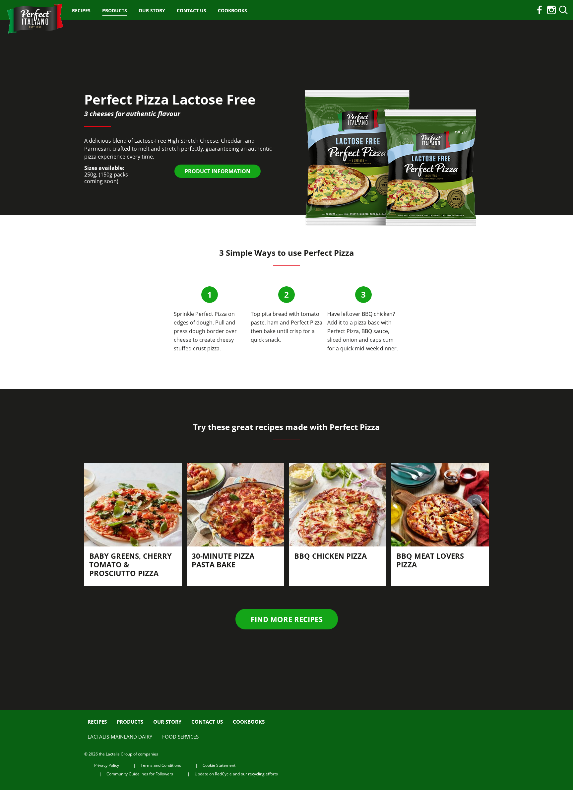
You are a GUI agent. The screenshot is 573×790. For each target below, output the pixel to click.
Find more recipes (287, 619)
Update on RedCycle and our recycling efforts (236, 774)
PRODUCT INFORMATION (217, 171)
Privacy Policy (106, 765)
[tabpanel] (133, 525)
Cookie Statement (219, 765)
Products (114, 10)
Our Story (152, 10)
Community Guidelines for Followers (139, 774)
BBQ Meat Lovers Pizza (430, 560)
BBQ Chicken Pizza (330, 556)
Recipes (81, 10)
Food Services (180, 736)
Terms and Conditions (161, 765)
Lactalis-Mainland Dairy (120, 736)
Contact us (191, 10)
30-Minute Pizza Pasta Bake (223, 560)
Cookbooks (232, 10)
